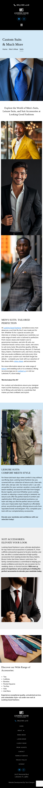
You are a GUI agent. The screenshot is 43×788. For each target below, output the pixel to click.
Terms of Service (21, 755)
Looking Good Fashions (12, 328)
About (20, 730)
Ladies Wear (21, 739)
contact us (22, 371)
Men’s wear (21, 735)
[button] (22, 25)
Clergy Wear (21, 743)
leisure (4, 369)
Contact (21, 751)
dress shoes (18, 361)
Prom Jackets (21, 747)
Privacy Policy (21, 760)
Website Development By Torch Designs (21, 782)
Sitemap (21, 764)
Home (22, 726)
